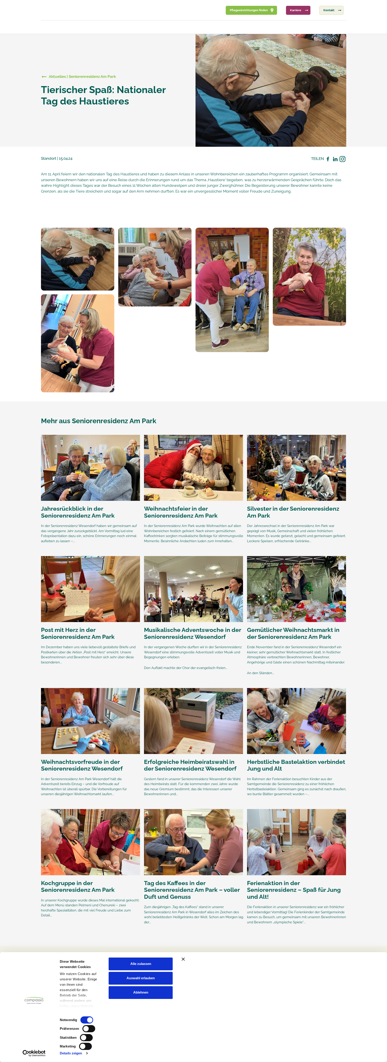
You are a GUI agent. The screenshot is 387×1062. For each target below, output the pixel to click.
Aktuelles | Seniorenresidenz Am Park (82, 76)
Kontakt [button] (328, 10)
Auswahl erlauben (141, 978)
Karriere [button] (295, 10)
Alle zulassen (140, 964)
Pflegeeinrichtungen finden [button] (249, 10)
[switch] (88, 1028)
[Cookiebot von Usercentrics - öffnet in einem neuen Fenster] (34, 1053)
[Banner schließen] (277, 959)
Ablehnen (140, 992)
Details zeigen (71, 1053)
